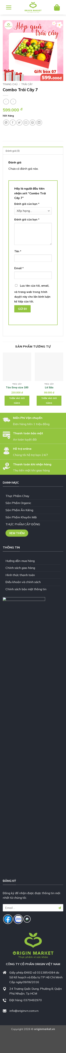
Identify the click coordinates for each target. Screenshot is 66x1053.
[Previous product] (13, 101)
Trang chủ (10, 84)
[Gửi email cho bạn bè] (26, 123)
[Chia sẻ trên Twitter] (19, 123)
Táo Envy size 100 (17, 387)
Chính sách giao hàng (20, 568)
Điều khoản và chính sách (23, 582)
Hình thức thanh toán (20, 575)
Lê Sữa (49, 387)
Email (19, 268)
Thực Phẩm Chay (17, 496)
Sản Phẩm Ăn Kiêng (19, 510)
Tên (17, 251)
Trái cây (27, 84)
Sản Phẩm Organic (18, 503)
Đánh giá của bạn (26, 204)
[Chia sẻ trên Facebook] (13, 123)
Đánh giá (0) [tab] (13, 150)
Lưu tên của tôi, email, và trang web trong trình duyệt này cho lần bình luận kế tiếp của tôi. (32, 293)
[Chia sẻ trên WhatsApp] (6, 123)
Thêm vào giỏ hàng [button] (17, 400)
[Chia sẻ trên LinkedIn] (39, 123)
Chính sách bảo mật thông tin (26, 589)
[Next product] (6, 101)
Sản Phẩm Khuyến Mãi (21, 517)
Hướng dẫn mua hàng (20, 561)
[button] (9, 7)
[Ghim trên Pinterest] (33, 123)
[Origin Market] (33, 7)
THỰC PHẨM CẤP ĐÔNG (23, 524)
